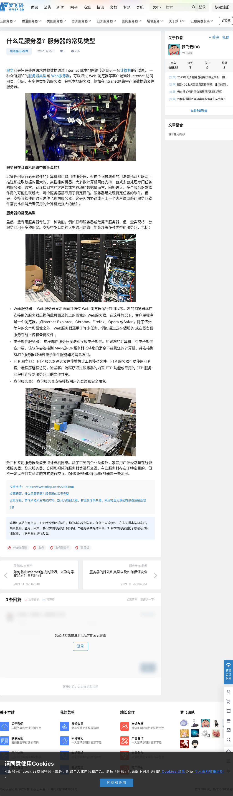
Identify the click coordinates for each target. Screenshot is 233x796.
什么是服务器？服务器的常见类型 (47, 493)
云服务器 (6, 21)
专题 (126, 7)
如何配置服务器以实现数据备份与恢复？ (197, 99)
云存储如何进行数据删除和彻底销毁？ (196, 91)
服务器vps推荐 (19, 51)
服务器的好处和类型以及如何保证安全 (118, 572)
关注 (215, 37)
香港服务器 (30, 21)
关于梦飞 (175, 21)
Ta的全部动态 (198, 110)
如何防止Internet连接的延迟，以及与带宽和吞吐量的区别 (44, 574)
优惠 (34, 7)
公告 (47, 7)
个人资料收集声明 (208, 771)
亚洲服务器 (105, 21)
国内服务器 (130, 21)
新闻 (60, 7)
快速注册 (222, 7)
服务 (10, 70)
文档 (113, 7)
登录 (202, 7)
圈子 (74, 7)
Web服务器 (60, 76)
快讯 (100, 7)
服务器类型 (37, 76)
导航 (140, 7)
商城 (87, 7)
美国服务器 (55, 21)
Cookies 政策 (173, 771)
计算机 (125, 70)
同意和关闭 (116, 782)
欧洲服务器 (80, 21)
